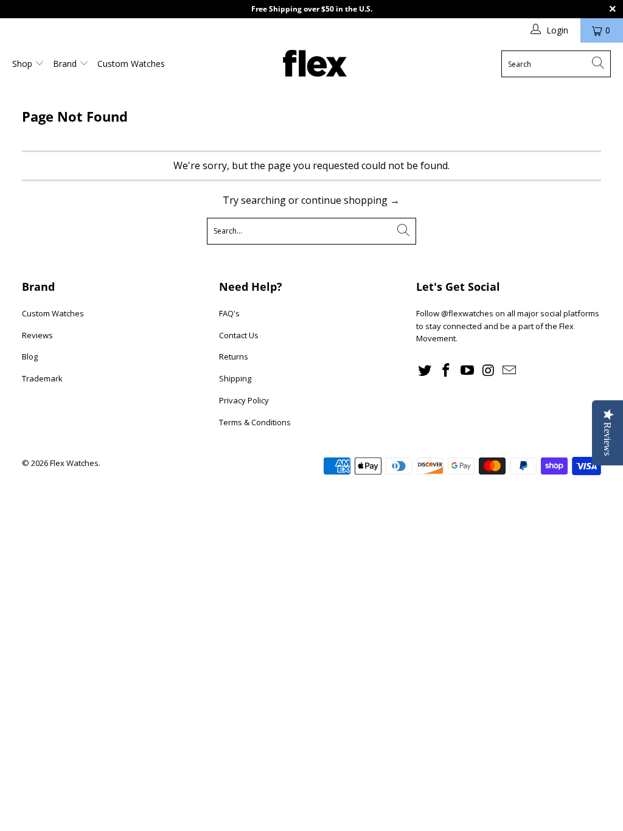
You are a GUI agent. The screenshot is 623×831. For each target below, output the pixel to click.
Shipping (235, 378)
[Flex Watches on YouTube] (467, 370)
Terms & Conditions (255, 422)
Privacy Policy (244, 400)
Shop (23, 63)
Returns (233, 356)
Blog (30, 356)
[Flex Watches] (315, 64)
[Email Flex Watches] (510, 370)
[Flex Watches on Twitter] (425, 370)
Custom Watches (131, 63)
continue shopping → (350, 200)
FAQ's (229, 313)
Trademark (42, 378)
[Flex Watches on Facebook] (446, 370)
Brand (66, 63)
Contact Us (239, 335)
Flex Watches (74, 462)
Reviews (37, 335)
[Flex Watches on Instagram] (488, 370)
